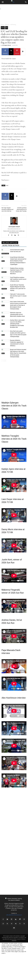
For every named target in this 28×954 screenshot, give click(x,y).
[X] (19, 235)
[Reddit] (3, 923)
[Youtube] (14, 927)
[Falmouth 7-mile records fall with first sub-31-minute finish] (5, 296)
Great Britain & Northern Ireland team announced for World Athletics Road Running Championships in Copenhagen (18, 260)
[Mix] (19, 919)
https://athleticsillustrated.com (14, 228)
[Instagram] (12, 235)
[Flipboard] (7, 919)
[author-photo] (14, 224)
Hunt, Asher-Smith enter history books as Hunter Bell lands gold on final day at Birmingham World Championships (18, 305)
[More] (22, 51)
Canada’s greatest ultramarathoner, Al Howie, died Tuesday (21, 209)
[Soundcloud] (15, 923)
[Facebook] (9, 235)
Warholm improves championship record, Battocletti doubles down (17, 314)
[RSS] (7, 923)
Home (2, 24)
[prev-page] (3, 361)
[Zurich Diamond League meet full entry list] (5, 251)
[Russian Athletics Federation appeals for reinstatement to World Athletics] (5, 342)
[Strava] (19, 923)
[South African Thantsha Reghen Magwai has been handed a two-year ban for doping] (5, 286)
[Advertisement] (14, 382)
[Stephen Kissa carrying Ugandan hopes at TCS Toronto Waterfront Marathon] (5, 270)
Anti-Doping (13, 24)
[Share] (11, 923)
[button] (2, 2)
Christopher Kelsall (6, 45)
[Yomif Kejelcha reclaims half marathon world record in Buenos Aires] (5, 279)
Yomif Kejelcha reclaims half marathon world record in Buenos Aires (18, 279)
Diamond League (5, 253)
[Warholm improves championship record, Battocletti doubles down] (5, 314)
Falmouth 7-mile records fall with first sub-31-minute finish (18, 295)
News (7, 27)
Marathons (4, 272)
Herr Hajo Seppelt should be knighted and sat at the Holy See (7, 209)
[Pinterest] (24, 919)
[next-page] (5, 361)
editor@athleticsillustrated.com (14, 915)
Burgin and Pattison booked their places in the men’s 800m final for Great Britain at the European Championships (18, 353)
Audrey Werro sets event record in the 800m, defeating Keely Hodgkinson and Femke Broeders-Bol (17, 323)
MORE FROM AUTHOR (10, 245)
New (7, 185)
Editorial (7, 24)
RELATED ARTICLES (9, 243)
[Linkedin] (15, 235)
